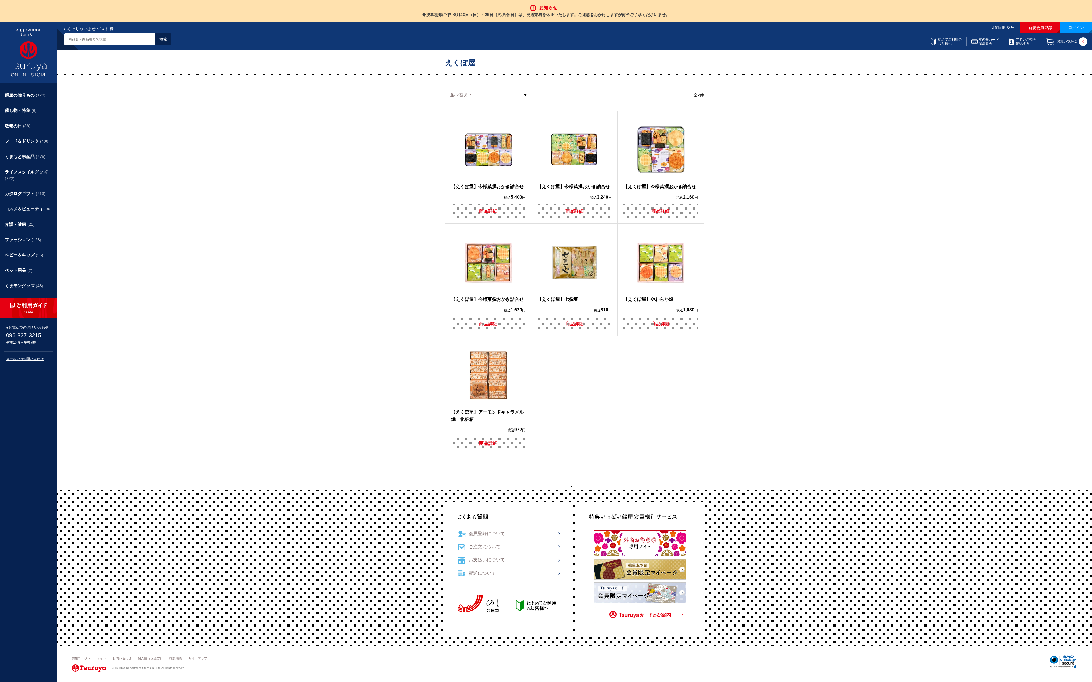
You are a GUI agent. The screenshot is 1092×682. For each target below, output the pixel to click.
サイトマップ (198, 658)
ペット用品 (18, 270)
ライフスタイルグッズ (26, 175)
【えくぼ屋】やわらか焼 (648, 299)
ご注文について (484, 546)
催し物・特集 (21, 110)
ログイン (1076, 27)
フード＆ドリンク (27, 141)
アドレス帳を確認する (1026, 42)
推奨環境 (175, 658)
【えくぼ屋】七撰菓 (557, 299)
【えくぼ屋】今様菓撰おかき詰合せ (487, 186)
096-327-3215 (23, 335)
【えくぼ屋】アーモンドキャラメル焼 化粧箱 (487, 416)
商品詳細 (488, 211)
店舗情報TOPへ (1003, 28)
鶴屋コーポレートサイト (89, 658)
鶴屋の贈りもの (25, 95)
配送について (482, 573)
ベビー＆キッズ (24, 254)
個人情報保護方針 (150, 658)
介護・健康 (20, 224)
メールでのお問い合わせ (25, 359)
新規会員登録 (1040, 27)
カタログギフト (25, 193)
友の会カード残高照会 (989, 42)
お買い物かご (1070, 42)
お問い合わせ (122, 658)
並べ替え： (461, 95)
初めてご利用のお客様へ (950, 42)
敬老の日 (17, 125)
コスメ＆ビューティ (28, 208)
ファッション (23, 239)
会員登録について (487, 533)
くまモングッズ (24, 285)
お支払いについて (487, 559)
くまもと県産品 (25, 156)
